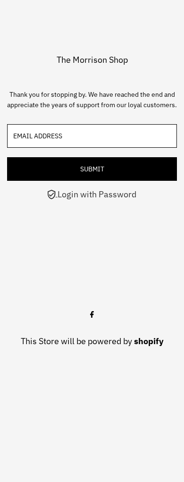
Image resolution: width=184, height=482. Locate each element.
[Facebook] (92, 315)
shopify (149, 341)
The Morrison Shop (92, 59)
